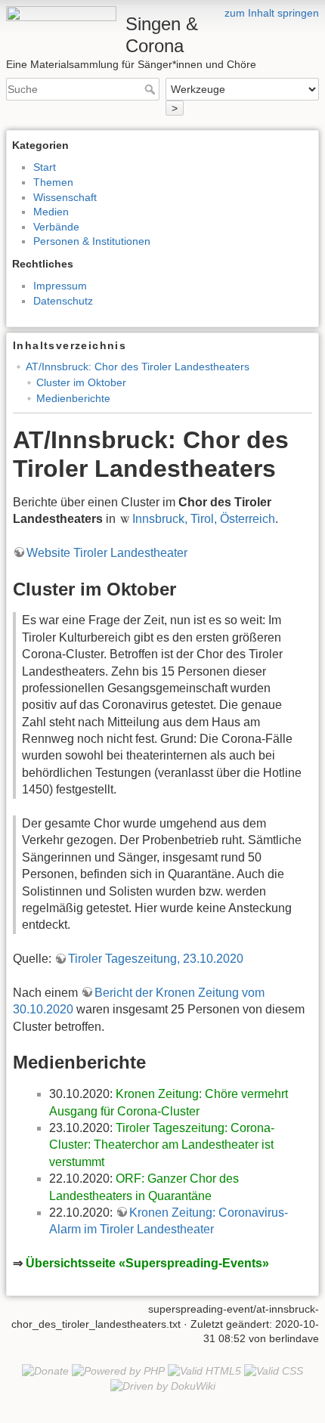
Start (44, 167)
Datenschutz (63, 301)
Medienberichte (73, 398)
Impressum (60, 286)
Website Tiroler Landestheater (106, 552)
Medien (51, 212)
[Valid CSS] (273, 1370)
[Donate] (45, 1370)
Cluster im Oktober (81, 382)
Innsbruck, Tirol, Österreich (203, 518)
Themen (53, 182)
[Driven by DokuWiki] (162, 1385)
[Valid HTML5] (204, 1370)
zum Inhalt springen (271, 13)
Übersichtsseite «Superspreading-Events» (147, 1263)
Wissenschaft (65, 197)
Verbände (56, 227)
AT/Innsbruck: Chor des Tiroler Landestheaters (137, 366)
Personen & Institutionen (91, 241)
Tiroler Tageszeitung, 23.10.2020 (155, 958)
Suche (151, 89)
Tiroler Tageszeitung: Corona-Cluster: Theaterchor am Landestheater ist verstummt (161, 1144)
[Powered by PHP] (118, 1370)
